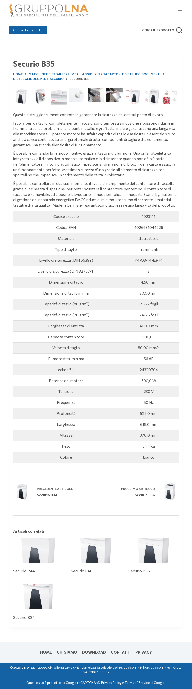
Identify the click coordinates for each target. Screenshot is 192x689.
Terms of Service (137, 683)
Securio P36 (139, 570)
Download (94, 652)
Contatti (120, 652)
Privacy (144, 652)
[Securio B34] (38, 597)
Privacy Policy (111, 683)
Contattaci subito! (28, 30)
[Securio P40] (96, 550)
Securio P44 (24, 570)
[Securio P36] (153, 550)
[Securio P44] (38, 550)
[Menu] (180, 10)
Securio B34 (24, 617)
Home (46, 652)
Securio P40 (82, 570)
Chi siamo (67, 652)
